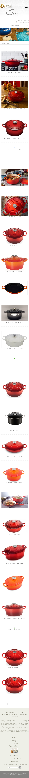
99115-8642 (20, 22)
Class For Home (15, 740)
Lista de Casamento (15, 741)
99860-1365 (26, 22)
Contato (16, 743)
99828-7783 (26, 20)
